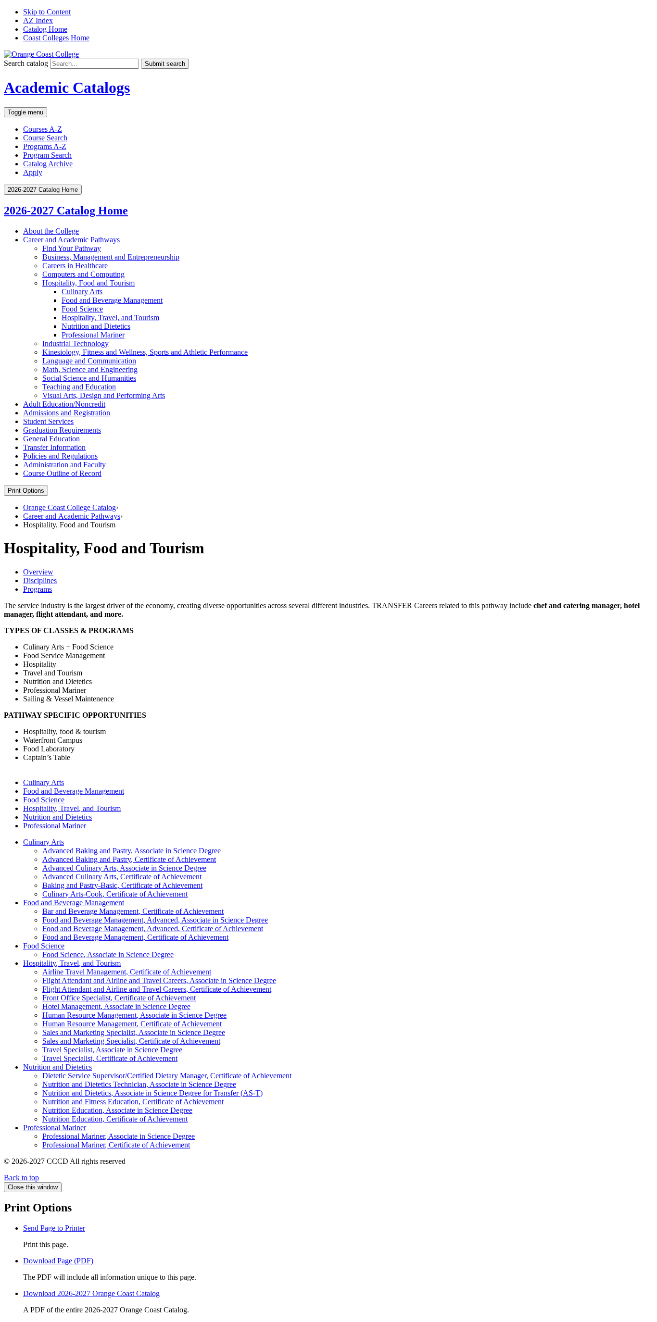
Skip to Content (47, 12)
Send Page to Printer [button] (54, 1228)
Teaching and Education (79, 387)
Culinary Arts (82, 291)
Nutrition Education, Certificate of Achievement (115, 1119)
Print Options (26, 490)
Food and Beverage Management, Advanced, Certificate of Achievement (152, 928)
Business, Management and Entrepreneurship (110, 257)
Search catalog (26, 63)
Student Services (48, 421)
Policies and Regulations (60, 456)
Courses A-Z (42, 129)
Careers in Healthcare (75, 266)
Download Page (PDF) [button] (58, 1261)
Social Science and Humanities (89, 378)
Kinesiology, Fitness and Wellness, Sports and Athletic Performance (145, 352)
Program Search (47, 155)
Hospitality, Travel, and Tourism (110, 317)
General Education (51, 439)
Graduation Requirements (62, 430)
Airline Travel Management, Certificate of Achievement (126, 972)
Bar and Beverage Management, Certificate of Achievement (133, 911)
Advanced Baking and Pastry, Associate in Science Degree (131, 851)
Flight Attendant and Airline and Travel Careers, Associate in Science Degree (159, 980)
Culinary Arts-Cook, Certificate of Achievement (115, 894)
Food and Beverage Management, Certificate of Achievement (135, 937)
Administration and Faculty (64, 465)
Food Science (82, 309)
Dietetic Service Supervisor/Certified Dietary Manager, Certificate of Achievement (166, 1076)
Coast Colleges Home (56, 38)
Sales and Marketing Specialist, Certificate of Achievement (131, 1041)
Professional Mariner (93, 335)
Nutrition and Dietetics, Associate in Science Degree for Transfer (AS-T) (152, 1093)
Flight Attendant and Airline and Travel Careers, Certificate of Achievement (156, 989)
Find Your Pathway (71, 248)
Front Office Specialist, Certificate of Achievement (119, 998)
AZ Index (38, 20)
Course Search (45, 138)
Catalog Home (45, 29)
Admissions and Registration (66, 413)
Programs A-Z (44, 146)
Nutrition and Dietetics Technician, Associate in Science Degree (139, 1084)
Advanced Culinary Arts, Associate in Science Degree (124, 868)
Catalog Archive (48, 164)
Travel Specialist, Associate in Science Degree (112, 1050)
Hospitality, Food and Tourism (88, 283)
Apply (32, 172)
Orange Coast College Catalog (69, 507)
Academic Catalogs (67, 87)
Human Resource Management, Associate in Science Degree (134, 1015)
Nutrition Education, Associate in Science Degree (117, 1110)
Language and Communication (89, 361)
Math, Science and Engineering (90, 369)
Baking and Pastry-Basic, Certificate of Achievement (122, 885)
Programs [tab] (37, 589)
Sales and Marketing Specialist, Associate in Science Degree (133, 1032)
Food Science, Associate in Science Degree (108, 954)
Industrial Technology (75, 343)
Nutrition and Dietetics (96, 326)
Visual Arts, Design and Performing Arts (103, 395)
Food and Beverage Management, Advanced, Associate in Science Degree (155, 920)
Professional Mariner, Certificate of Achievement (116, 1145)
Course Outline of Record (62, 473)
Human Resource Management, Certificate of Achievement (132, 1024)
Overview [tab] (38, 572)
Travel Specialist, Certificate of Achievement (109, 1058)
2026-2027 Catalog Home (66, 210)
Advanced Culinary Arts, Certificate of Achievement (122, 877)
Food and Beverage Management (112, 300)
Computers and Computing (83, 274)
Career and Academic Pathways (71, 240)
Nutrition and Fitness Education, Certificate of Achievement (133, 1102)
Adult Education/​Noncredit (64, 404)
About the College (51, 231)
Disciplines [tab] (40, 580)
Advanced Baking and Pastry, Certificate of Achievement (129, 859)
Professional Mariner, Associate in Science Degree (118, 1136)
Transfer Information (54, 447)
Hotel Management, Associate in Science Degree (116, 1006)
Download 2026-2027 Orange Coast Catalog (91, 1293)
